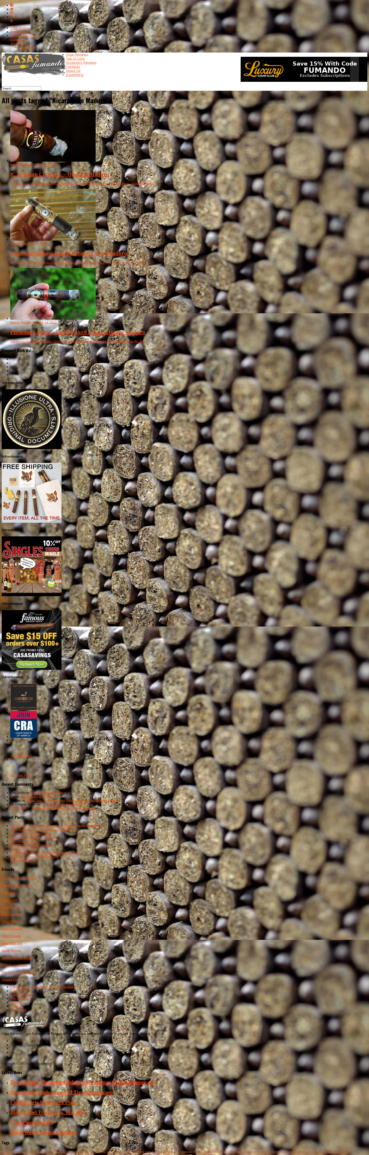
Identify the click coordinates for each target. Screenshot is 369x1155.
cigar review (8, 1151)
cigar (103, 1151)
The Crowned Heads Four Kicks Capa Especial (63, 808)
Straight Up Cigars (14, 965)
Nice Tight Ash (12, 943)
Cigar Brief (9, 892)
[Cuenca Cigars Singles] (32, 595)
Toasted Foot (10, 979)
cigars (324, 1151)
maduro (261, 1151)
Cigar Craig (10, 900)
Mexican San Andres (338, 1151)
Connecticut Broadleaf (191, 1151)
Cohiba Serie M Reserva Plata (30, 833)
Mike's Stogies (11, 936)
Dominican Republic (162, 1151)
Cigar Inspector (12, 907)
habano (293, 1151)
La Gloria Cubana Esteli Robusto (63, 804)
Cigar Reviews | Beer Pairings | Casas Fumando (42, 987)
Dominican (118, 1151)
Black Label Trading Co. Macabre (33, 837)
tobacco (302, 1151)
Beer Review (60, 1151)
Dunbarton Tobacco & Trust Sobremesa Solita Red (44, 852)
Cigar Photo (10, 921)
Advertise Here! (21, 756)
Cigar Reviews (20, 28)
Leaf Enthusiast (12, 929)
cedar (97, 1151)
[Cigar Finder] (23, 709)
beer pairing (33, 1151)
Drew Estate (228, 1151)
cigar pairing (46, 1151)
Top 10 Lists (18, 32)
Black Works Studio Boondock (31, 845)
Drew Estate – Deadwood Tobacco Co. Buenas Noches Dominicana (56, 825)
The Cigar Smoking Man (18, 972)
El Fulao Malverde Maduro (48, 793)
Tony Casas (18, 808)
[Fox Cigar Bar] (32, 521)
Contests (16, 39)
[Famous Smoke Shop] (32, 668)
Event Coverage (21, 994)
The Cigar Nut (11, 914)
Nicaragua (88, 1151)
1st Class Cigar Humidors (19, 878)
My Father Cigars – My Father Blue (34, 856)
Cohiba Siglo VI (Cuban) (37, 796)
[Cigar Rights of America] (23, 736)
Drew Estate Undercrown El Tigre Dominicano (42, 829)
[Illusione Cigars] (32, 448)
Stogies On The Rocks (17, 958)
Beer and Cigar (75, 1151)
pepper (207, 1151)
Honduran (216, 1151)
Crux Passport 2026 (23, 841)
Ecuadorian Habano (134, 1151)
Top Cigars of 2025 (23, 849)
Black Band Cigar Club (18, 885)
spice (109, 1151)
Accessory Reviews (23, 35)
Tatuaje (239, 1151)
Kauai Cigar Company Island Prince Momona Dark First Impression (72, 800)
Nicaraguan (20, 1151)
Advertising (27, 47)
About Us (16, 43)
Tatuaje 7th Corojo (22, 860)
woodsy (285, 1151)
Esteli (176, 1151)
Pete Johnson (250, 1151)
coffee (148, 1151)
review (309, 1151)
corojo (317, 1151)
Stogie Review (12, 950)
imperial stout (273, 1151)
